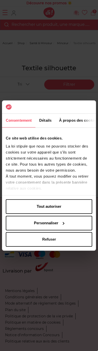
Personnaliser (46, 223)
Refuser (49, 239)
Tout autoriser (49, 206)
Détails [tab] (45, 120)
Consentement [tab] (19, 120)
